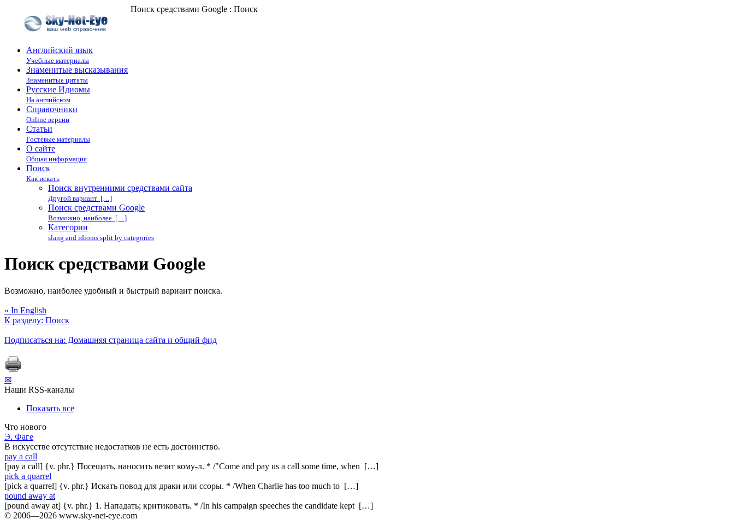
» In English (25, 310)
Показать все (50, 408)
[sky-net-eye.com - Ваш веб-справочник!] (67, 40)
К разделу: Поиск (36, 320)
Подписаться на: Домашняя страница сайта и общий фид (110, 340)
